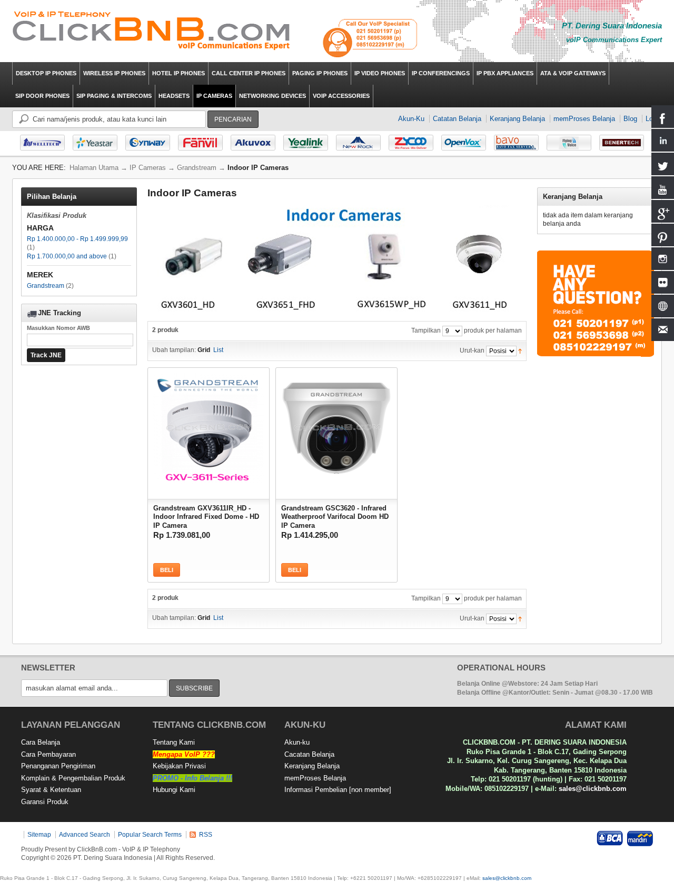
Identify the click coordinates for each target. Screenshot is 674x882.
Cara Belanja (40, 742)
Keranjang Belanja (517, 119)
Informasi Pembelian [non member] (337, 790)
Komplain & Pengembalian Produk (73, 778)
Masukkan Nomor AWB (58, 328)
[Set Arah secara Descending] (520, 350)
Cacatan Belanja (309, 754)
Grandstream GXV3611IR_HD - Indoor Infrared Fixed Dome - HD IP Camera (206, 515)
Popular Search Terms (150, 834)
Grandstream (45, 285)
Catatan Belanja (457, 119)
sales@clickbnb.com (593, 789)
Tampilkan (426, 330)
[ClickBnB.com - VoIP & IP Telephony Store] (151, 31)
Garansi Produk (44, 802)
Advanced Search (84, 834)
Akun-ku (297, 742)
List (218, 350)
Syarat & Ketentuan (51, 790)
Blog (630, 119)
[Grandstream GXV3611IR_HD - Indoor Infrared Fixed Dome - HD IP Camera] (208, 426)
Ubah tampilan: (174, 350)
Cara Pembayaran (48, 754)
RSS (205, 834)
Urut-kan (472, 350)
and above (67, 256)
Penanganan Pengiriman (58, 766)
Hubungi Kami (174, 790)
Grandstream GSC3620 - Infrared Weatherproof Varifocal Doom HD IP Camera (335, 515)
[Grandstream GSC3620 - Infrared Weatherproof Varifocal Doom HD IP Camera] (336, 426)
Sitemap (39, 834)
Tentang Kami (174, 742)
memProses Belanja (584, 119)
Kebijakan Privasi (179, 766)
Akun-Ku (411, 119)
